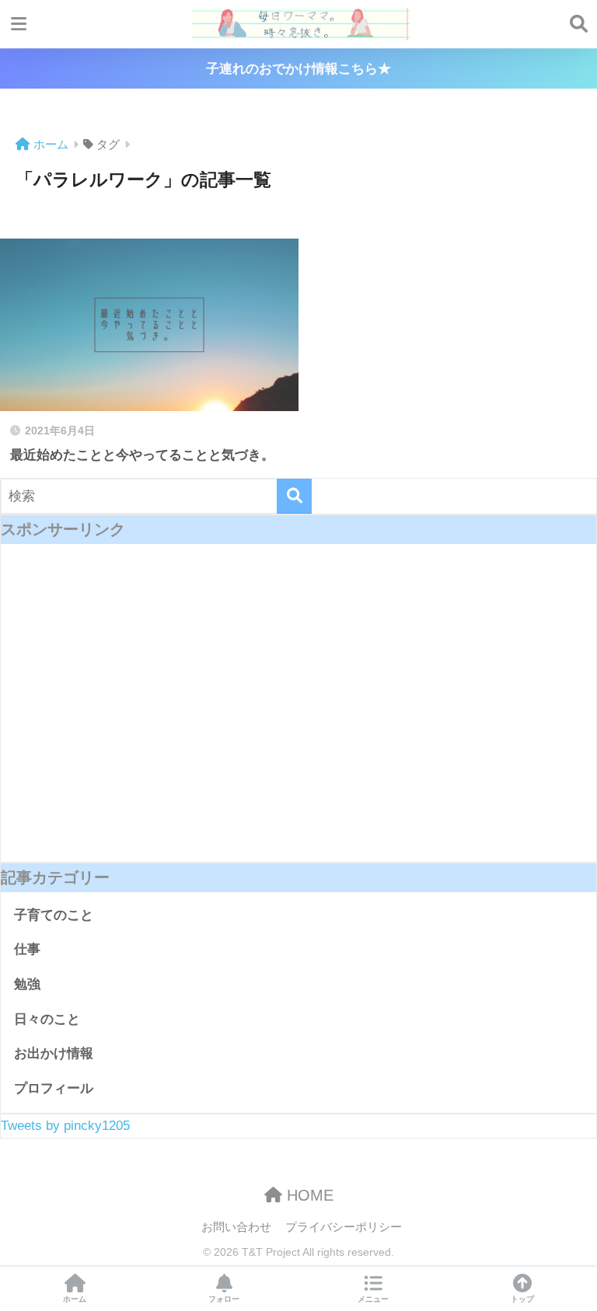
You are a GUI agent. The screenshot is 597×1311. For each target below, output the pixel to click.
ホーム (74, 1299)
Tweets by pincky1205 (65, 1125)
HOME (307, 1195)
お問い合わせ (236, 1227)
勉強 (27, 984)
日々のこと (47, 1019)
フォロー (223, 1299)
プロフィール (53, 1088)
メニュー (373, 1299)
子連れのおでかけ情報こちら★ (298, 68)
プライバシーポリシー (343, 1227)
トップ (522, 1299)
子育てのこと (53, 915)
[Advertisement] (298, 715)
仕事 (27, 949)
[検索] (294, 496)
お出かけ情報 (53, 1053)
